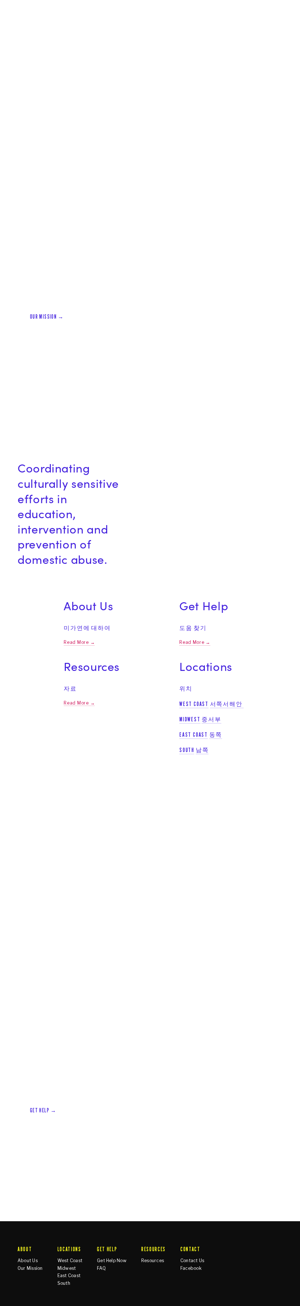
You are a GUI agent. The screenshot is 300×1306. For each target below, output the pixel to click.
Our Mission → (47, 316)
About (26, 59)
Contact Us (192, 1260)
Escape (273, 59)
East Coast (193, 734)
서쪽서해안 (226, 703)
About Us (28, 1260)
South (186, 749)
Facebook (191, 1268)
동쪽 (215, 734)
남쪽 (202, 749)
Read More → (79, 642)
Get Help (90, 59)
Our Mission (30, 1268)
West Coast (194, 703)
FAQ (101, 1268)
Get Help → (43, 1110)
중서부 (211, 719)
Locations (56, 59)
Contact (159, 59)
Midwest (189, 719)
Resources (125, 59)
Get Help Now (112, 1260)
